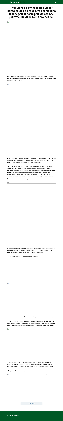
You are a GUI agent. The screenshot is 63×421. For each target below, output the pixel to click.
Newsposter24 (17, 2)
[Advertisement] (31, 63)
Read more (31, 403)
